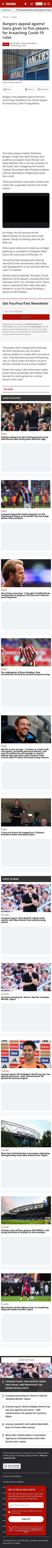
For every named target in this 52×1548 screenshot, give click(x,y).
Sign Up (26, 1519)
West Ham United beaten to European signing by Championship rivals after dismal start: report (25, 1438)
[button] (3, 4)
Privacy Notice (35, 326)
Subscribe (39, 4)
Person (5, 17)
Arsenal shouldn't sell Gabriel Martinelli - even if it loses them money (27, 1426)
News (6, 44)
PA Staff (16, 43)
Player (14, 17)
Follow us (31, 89)
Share (9, 89)
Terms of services (32, 324)
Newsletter (44, 89)
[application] (26, 209)
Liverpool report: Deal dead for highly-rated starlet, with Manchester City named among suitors (26, 1384)
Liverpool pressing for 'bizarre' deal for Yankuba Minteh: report (26, 1397)
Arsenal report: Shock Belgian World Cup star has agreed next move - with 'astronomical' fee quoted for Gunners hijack (27, 1411)
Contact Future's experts (13, 1482)
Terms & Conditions (23, 1530)
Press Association (28, 43)
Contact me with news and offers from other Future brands (26, 1512)
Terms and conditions (12, 1476)
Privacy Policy (35, 1528)
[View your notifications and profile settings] (25, 3)
